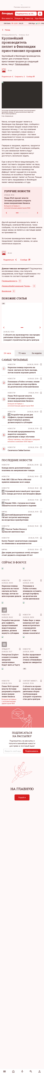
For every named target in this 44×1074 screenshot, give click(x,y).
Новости (11, 364)
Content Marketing (31, 681)
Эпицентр (18, 18)
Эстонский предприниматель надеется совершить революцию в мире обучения (21, 434)
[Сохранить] (41, 364)
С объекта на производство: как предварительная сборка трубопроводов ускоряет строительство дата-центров (21, 337)
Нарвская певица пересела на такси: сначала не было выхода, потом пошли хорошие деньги (22, 370)
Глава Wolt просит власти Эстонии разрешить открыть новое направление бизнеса (17, 200)
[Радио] (22, 1071)
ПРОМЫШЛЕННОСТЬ (9, 35)
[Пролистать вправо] (40, 327)
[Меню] (4, 1071)
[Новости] (13, 1071)
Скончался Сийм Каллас (19, 450)
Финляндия (6, 291)
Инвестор (29, 18)
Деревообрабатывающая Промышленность (17, 286)
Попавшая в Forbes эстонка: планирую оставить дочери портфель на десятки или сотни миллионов (24, 384)
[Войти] (39, 1071)
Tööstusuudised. (22, 64)
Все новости (7, 18)
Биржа (4, 512)
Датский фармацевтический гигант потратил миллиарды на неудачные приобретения (16, 517)
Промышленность (9, 281)
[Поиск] (31, 1071)
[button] (12, 751)
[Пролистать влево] (4, 327)
